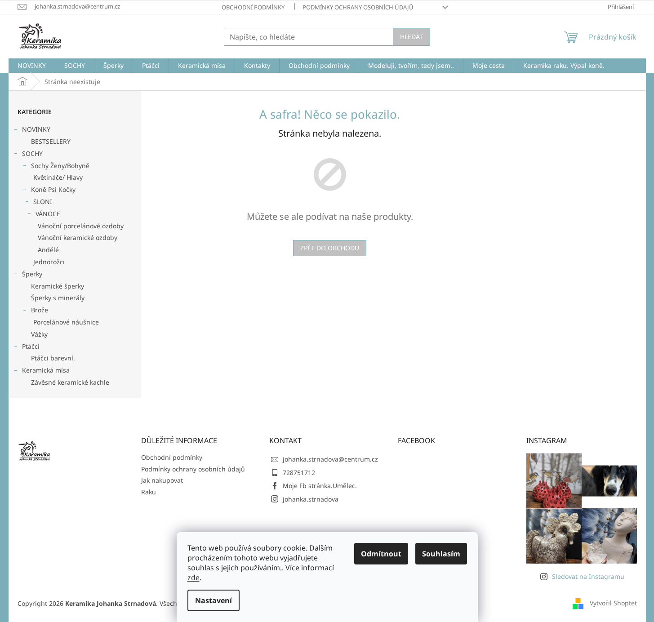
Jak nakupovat (162, 480)
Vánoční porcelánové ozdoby (81, 226)
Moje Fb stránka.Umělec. (320, 485)
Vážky (39, 334)
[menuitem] (32, 65)
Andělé (48, 249)
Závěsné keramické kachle (70, 382)
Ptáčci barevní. (53, 358)
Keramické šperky (57, 286)
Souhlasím (441, 554)
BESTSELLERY (51, 141)
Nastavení (213, 600)
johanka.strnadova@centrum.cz (330, 459)
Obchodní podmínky (253, 7)
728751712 (299, 472)
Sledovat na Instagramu (588, 576)
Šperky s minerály (58, 297)
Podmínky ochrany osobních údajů (358, 7)
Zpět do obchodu (329, 248)
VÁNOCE (48, 213)
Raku (148, 492)
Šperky (32, 274)
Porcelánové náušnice (66, 322)
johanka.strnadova (310, 499)
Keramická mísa (46, 370)
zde (193, 577)
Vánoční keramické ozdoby (77, 237)
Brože (39, 310)
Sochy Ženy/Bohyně (60, 165)
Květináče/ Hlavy (58, 177)
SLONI (42, 201)
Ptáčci (31, 346)
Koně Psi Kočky (53, 189)
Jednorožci (49, 262)
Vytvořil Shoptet (613, 603)
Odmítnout (381, 554)
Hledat (411, 36)
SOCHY (32, 153)
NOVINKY (36, 129)
